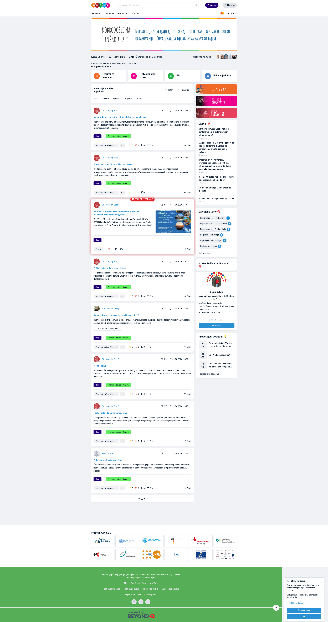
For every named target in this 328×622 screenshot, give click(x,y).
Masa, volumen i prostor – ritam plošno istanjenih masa (120, 117)
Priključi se (230, 5)
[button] (230, 264)
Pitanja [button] (116, 98)
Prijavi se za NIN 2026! (128, 13)
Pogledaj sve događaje (209, 374)
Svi (304, 616)
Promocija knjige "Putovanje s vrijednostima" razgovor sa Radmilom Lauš (221, 345)
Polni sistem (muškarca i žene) (108, 460)
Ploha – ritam (100, 366)
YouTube (154, 583)
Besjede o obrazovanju (209, 235)
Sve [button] (95, 98)
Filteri (170, 90)
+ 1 (122, 145)
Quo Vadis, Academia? (219, 355)
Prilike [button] (139, 98)
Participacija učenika (208, 246)
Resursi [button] (105, 98)
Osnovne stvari (304, 610)
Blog (97, 136)
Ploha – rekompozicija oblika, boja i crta (113, 164)
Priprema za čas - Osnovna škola (213, 224)
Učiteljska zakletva (170, 589)
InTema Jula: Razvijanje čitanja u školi (216, 198)
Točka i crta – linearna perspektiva (110, 413)
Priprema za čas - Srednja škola (213, 229)
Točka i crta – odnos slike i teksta (110, 268)
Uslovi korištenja (150, 589)
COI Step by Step (138, 583)
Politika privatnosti (111, 589)
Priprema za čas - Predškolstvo (212, 218)
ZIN (125, 583)
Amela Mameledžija (111, 308)
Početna (96, 13)
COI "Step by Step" (110, 110)
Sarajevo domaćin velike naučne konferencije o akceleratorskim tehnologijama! (214, 132)
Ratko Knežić (108, 453)
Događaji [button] (128, 98)
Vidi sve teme (205, 253)
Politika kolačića (296, 603)
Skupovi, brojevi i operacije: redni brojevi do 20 (116, 315)
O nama (107, 13)
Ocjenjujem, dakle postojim (211, 240)
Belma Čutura (216, 292)
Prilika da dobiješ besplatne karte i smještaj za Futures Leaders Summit (220, 365)
